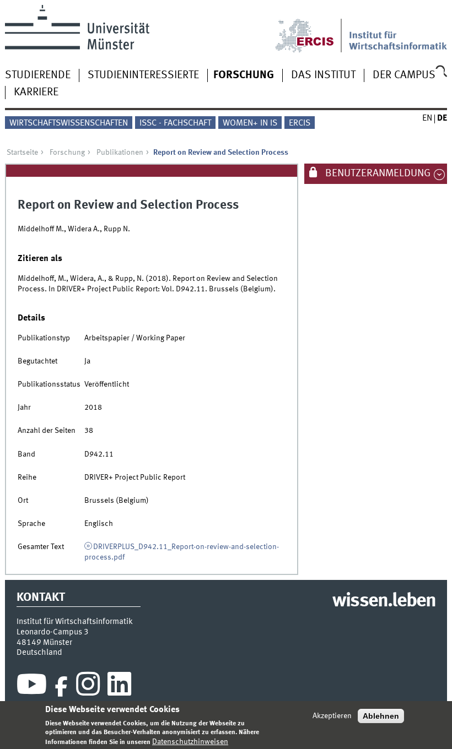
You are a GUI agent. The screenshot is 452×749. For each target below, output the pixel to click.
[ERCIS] (312, 28)
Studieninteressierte (143, 75)
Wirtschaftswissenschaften (68, 123)
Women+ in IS (250, 123)
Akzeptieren (332, 716)
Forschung (243, 75)
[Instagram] (88, 687)
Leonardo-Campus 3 (53, 632)
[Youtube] (32, 687)
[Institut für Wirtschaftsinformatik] (398, 28)
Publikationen (119, 152)
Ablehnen (381, 716)
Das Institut (323, 75)
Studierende (38, 75)
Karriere (36, 92)
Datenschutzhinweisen (190, 742)
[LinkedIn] (119, 687)
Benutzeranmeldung (377, 173)
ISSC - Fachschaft (175, 123)
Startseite (22, 152)
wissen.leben (383, 601)
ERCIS (299, 123)
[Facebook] (61, 687)
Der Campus (404, 75)
